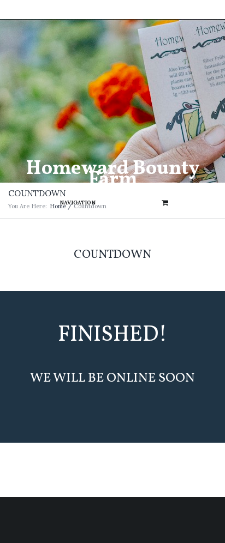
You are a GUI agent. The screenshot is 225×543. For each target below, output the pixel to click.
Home (58, 206)
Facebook (109, 11)
